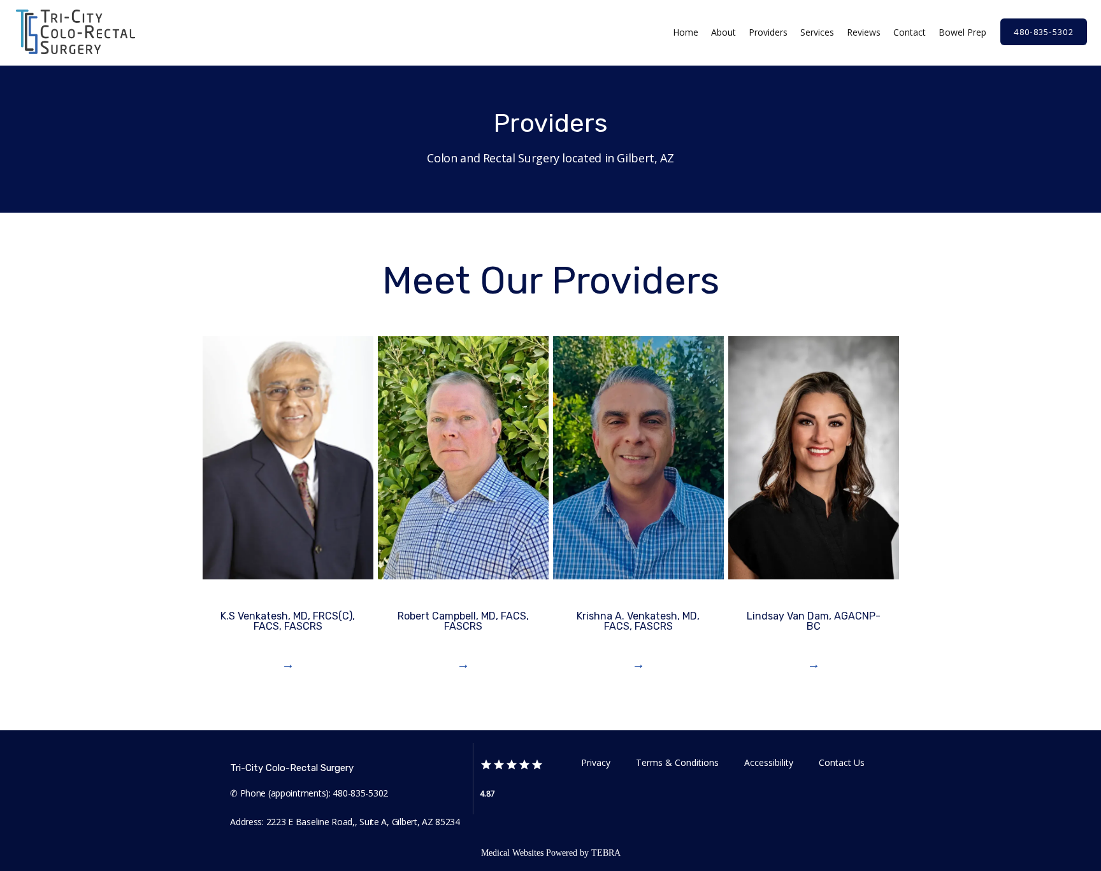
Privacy (595, 762)
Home (685, 32)
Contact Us (842, 762)
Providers (768, 32)
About (723, 32)
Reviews (864, 32)
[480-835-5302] (1043, 43)
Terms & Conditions (677, 762)
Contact (909, 32)
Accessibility (768, 762)
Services (817, 32)
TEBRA (606, 853)
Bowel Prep (962, 32)
